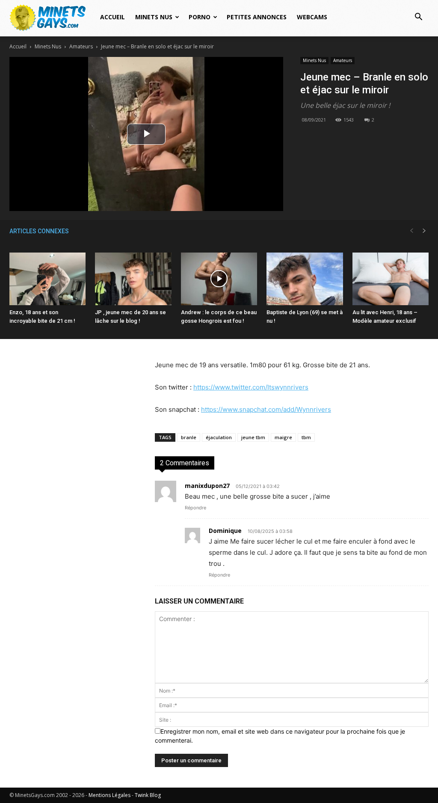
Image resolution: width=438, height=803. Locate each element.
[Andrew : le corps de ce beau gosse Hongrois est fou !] (219, 279)
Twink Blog (148, 795)
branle (188, 437)
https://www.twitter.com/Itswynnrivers (250, 387)
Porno (199, 17)
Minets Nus (153, 17)
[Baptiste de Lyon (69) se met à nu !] (304, 279)
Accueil (112, 17)
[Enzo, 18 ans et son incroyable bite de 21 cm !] (47, 279)
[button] (418, 18)
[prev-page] (411, 231)
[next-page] (424, 231)
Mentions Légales (109, 795)
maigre (283, 437)
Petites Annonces (257, 17)
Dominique (225, 530)
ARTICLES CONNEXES (39, 231)
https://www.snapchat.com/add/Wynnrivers (266, 409)
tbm (306, 437)
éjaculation (219, 437)
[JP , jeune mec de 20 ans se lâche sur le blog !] (133, 279)
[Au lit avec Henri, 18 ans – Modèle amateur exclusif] (390, 279)
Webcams (312, 17)
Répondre (195, 508)
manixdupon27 (207, 486)
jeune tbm (253, 437)
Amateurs (81, 46)
